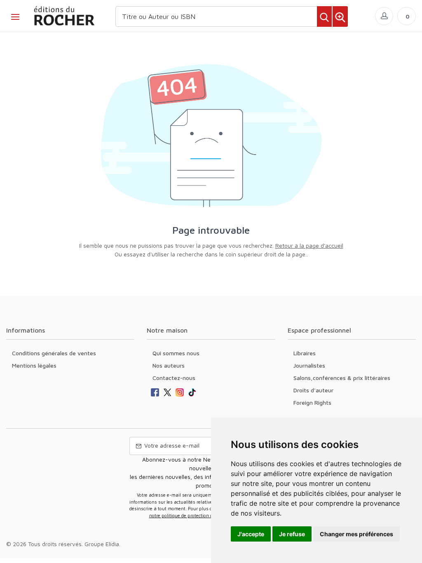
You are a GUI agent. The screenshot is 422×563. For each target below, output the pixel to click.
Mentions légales (34, 365)
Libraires (304, 353)
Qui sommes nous (175, 353)
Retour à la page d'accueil (309, 245)
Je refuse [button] (292, 533)
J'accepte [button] (250, 533)
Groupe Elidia (101, 543)
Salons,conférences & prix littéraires (341, 377)
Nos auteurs (168, 365)
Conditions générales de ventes (54, 353)
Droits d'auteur (313, 390)
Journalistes (309, 365)
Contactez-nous (173, 377)
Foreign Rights (312, 402)
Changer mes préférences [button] (356, 533)
